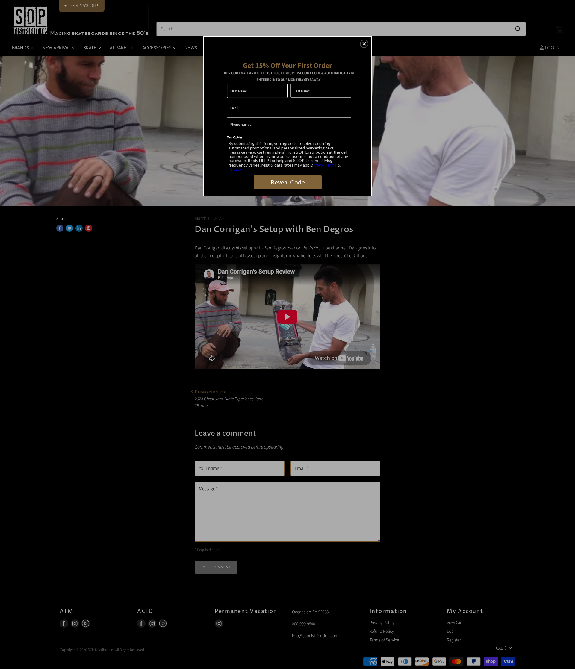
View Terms (325, 164)
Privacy (235, 169)
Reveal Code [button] (288, 182)
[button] (364, 43)
